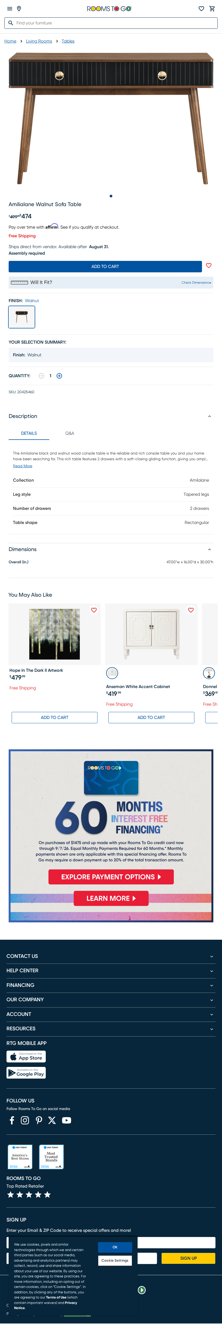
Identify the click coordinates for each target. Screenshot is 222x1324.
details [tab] (29, 433)
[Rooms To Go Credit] (111, 819)
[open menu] (9, 8)
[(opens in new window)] (11, 1120)
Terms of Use (56, 1297)
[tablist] (49, 433)
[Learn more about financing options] (111, 905)
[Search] (9, 23)
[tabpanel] (111, 487)
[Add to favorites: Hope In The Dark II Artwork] (94, 610)
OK (115, 1247)
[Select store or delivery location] (19, 9)
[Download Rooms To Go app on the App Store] (26, 1057)
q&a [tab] (69, 433)
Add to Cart (54, 717)
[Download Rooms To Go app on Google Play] (26, 1073)
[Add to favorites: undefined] (208, 265)
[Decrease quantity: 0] (41, 375)
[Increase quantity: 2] (59, 375)
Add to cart (105, 266)
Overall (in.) (18, 562)
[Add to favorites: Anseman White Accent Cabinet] (190, 610)
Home (10, 41)
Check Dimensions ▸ (196, 282)
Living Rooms (39, 41)
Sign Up (188, 1258)
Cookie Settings (115, 1260)
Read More (22, 466)
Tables (68, 41)
